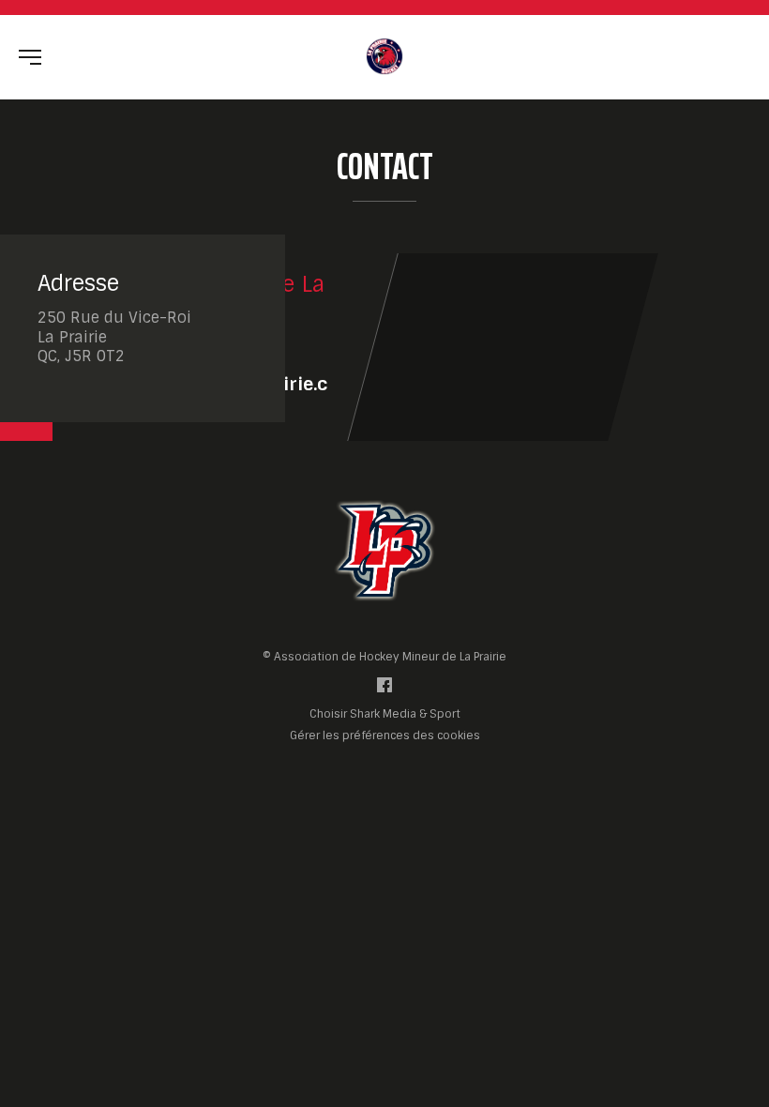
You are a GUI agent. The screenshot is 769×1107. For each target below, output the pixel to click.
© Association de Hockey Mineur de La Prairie (384, 656)
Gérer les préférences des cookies (385, 735)
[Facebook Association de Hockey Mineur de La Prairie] (384, 689)
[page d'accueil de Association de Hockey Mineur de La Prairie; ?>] (384, 550)
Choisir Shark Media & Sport (384, 714)
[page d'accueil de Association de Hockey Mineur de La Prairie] (384, 56)
